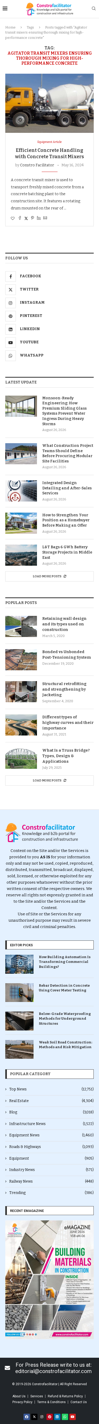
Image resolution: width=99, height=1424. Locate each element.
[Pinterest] (49, 1417)
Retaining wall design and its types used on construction (64, 624)
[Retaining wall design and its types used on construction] (21, 626)
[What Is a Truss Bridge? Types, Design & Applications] (21, 758)
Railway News (51, 1181)
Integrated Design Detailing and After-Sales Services (67, 488)
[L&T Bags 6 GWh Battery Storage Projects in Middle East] (21, 555)
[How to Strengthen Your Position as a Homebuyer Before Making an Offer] (21, 523)
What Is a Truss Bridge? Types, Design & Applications (66, 756)
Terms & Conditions (51, 1402)
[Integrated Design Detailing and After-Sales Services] (21, 491)
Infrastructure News (51, 1124)
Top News (51, 1089)
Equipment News (51, 1135)
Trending (51, 1193)
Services (36, 1396)
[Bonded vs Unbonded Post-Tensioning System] (21, 659)
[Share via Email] (45, 218)
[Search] (93, 9)
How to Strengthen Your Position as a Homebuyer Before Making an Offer (65, 520)
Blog (51, 1112)
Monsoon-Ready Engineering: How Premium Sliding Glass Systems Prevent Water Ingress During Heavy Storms (64, 411)
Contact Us (78, 1402)
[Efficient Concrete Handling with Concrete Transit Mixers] (49, 103)
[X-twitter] (34, 1417)
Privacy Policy (22, 1402)
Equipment (51, 1158)
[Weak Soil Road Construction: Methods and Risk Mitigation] (19, 1049)
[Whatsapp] (65, 1417)
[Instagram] (42, 1417)
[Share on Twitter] (26, 218)
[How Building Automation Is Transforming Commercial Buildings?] (19, 964)
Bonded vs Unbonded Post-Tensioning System (66, 654)
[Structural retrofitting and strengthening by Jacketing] (21, 691)
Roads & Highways (51, 1147)
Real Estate (51, 1101)
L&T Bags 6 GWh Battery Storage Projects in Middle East (67, 552)
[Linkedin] (57, 1417)
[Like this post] (13, 218)
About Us (19, 1396)
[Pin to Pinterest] (32, 218)
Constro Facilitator (37, 165)
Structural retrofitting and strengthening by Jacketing (64, 689)
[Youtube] (72, 1417)
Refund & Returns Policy (65, 1396)
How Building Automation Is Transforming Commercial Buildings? (65, 961)
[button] (11, 1280)
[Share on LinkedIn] (39, 218)
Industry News (51, 1170)
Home (10, 27)
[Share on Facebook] (20, 218)
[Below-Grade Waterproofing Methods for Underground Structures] (19, 1020)
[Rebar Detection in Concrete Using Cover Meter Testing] (19, 992)
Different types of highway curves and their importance (68, 722)
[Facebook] (26, 1417)
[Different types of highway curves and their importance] (21, 725)
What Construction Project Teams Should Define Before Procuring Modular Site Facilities (67, 453)
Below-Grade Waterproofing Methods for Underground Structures (65, 1018)
